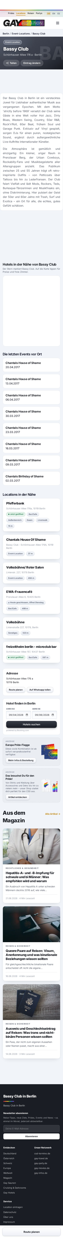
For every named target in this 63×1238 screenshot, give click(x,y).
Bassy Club (39, 33)
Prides (11, 13)
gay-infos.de (40, 1173)
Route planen (16, 689)
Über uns (8, 1217)
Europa (7, 1168)
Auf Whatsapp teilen (40, 689)
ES (58, 13)
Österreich (8, 1158)
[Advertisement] (31, 5)
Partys (39, 13)
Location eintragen (13, 1207)
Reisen (31, 13)
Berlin (6, 33)
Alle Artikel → (52, 813)
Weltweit (7, 1173)
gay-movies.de (42, 1168)
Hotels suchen (31, 724)
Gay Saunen (9, 1183)
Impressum (9, 1222)
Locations (21, 13)
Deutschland (9, 1153)
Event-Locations (21, 33)
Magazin (7, 1177)
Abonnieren (31, 1136)
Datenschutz (9, 1212)
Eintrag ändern (31, 63)
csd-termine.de (42, 1153)
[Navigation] (58, 23)
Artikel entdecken (17, 797)
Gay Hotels (9, 1192)
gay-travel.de (41, 1158)
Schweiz (7, 1163)
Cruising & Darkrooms (14, 1187)
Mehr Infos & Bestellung (20, 760)
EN (53, 13)
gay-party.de (40, 1163)
